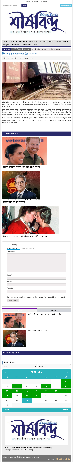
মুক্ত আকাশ (15, 45)
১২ (27, 391)
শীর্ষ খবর (18, 49)
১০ (7, 391)
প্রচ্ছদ (5, 42)
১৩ (36, 391)
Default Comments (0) (13, 248)
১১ (17, 391)
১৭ (7, 396)
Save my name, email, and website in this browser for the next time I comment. (36, 297)
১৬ (66, 391)
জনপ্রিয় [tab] (53, 310)
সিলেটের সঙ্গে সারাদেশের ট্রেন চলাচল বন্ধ (19, 53)
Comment (11, 252)
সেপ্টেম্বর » (66, 410)
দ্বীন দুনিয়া (6, 45)
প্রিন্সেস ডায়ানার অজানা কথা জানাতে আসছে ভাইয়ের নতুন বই (25, 236)
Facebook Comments (28, 248)
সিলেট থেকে (25, 49)
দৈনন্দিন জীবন (26, 45)
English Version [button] (66, 6)
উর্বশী (65, 42)
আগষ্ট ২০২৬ (36, 372)
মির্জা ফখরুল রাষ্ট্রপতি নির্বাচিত (14, 202)
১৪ (46, 391)
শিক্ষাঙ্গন (51, 42)
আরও (36, 45)
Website (10, 288)
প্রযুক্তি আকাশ (42, 42)
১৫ (56, 391)
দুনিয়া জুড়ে (22, 42)
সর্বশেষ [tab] (19, 310)
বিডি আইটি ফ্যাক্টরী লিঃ (63, 459)
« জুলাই (6, 410)
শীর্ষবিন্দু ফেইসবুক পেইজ (11, 353)
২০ (36, 396)
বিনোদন (58, 42)
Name (9, 275)
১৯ (27, 396)
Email (9, 282)
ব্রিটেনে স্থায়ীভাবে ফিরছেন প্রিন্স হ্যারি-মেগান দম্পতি (21, 167)
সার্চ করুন (24, 5)
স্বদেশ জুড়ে (12, 42)
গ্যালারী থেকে (33, 42)
